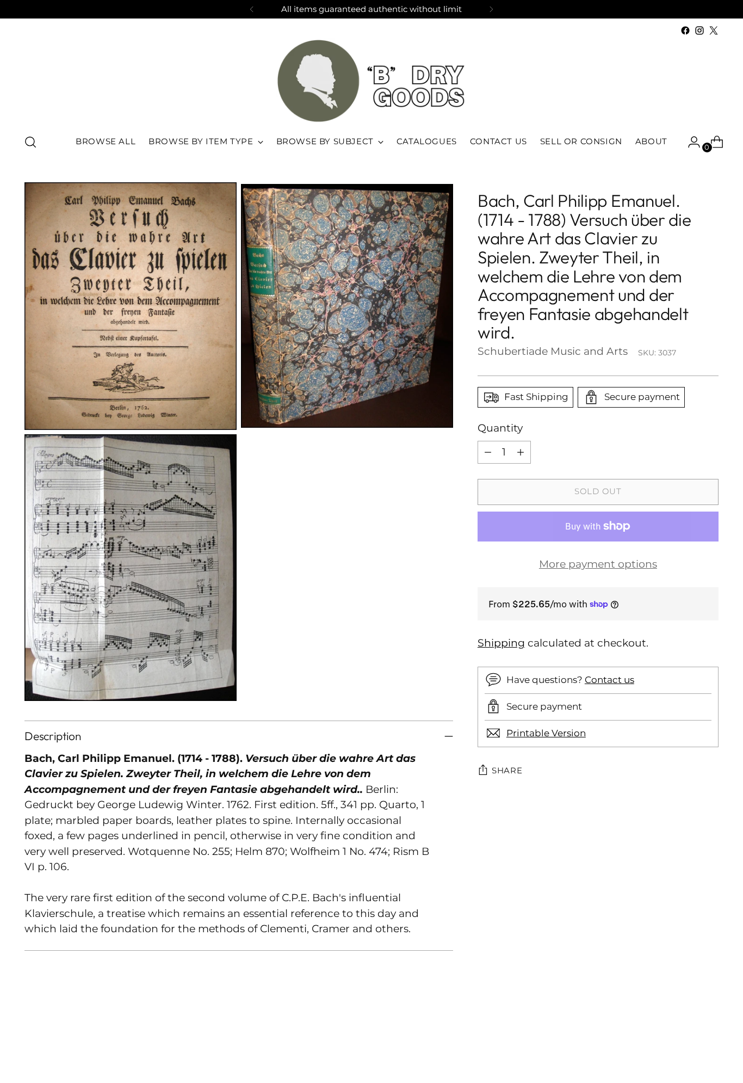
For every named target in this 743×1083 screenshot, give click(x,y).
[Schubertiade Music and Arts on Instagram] (699, 30)
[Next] (491, 9)
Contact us (609, 679)
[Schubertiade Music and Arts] (371, 81)
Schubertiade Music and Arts (553, 351)
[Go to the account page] (690, 142)
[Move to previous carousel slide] (684, 1046)
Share (507, 771)
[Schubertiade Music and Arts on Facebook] (685, 30)
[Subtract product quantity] (488, 452)
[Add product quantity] (520, 452)
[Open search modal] (30, 142)
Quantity (500, 428)
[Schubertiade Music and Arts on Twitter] (714, 30)
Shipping (501, 643)
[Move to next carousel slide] (709, 1045)
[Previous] (252, 9)
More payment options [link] (598, 563)
